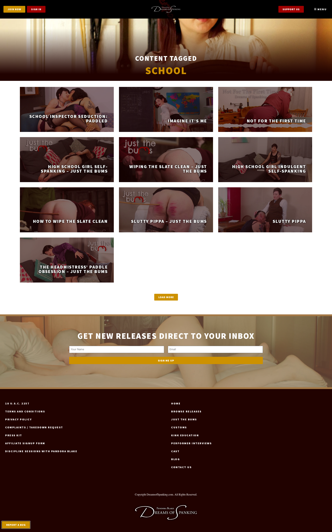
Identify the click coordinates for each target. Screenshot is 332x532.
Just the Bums (184, 419)
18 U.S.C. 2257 (17, 403)
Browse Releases (186, 411)
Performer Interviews (191, 443)
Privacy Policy (18, 419)
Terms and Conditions (25, 411)
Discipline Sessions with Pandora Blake (41, 451)
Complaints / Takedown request (34, 427)
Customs (179, 427)
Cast (175, 451)
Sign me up (166, 360)
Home (176, 403)
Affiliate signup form (25, 443)
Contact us (181, 467)
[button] (166, 297)
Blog (175, 459)
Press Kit (13, 435)
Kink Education (185, 435)
